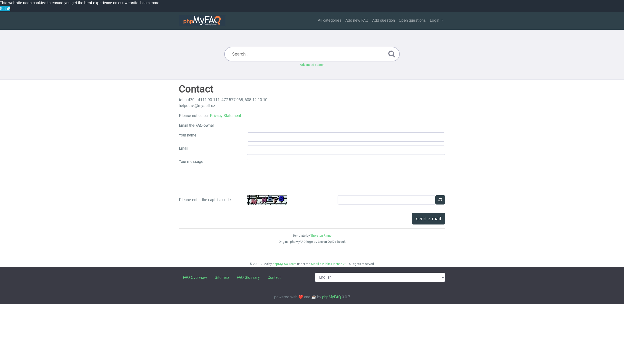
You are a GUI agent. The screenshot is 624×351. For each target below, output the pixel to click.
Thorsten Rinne (321, 235)
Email (183, 148)
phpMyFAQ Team (284, 264)
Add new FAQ (356, 20)
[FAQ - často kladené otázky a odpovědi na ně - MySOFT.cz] (202, 21)
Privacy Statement (225, 115)
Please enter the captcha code (205, 199)
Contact (274, 277)
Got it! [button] (5, 8)
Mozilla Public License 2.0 (329, 264)
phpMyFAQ (331, 297)
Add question (383, 20)
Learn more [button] (149, 2)
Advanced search (312, 65)
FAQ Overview (195, 277)
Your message (191, 161)
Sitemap (222, 277)
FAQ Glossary (248, 277)
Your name (187, 135)
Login (435, 20)
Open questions (412, 20)
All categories (329, 20)
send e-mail (428, 219)
